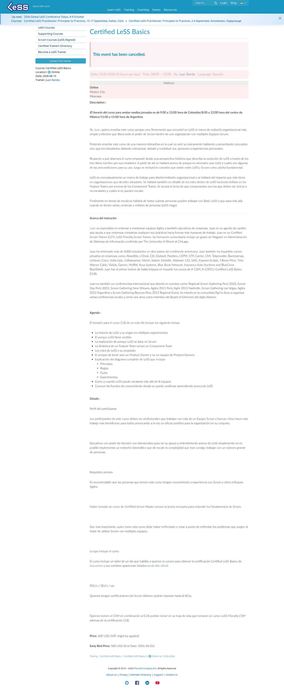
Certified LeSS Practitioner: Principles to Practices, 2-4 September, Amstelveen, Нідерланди (185, 21)
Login (223, 3)
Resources (170, 10)
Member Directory (140, 674)
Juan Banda (53, 80)
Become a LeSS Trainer (52, 52)
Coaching (143, 10)
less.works (96, 565)
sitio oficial (161, 565)
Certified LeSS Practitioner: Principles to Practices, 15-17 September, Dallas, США (74, 21)
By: (176, 74)
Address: (169, 83)
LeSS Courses (46, 27)
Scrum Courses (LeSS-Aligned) (56, 40)
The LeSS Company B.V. (145, 668)
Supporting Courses (50, 34)
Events (156, 10)
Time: (146, 74)
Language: (205, 74)
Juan (97, 129)
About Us (111, 674)
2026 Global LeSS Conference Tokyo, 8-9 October (54, 17)
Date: (94, 74)
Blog (234, 3)
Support (158, 674)
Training (129, 10)
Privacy (123, 674)
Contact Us (172, 674)
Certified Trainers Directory (55, 46)
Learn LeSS (114, 10)
